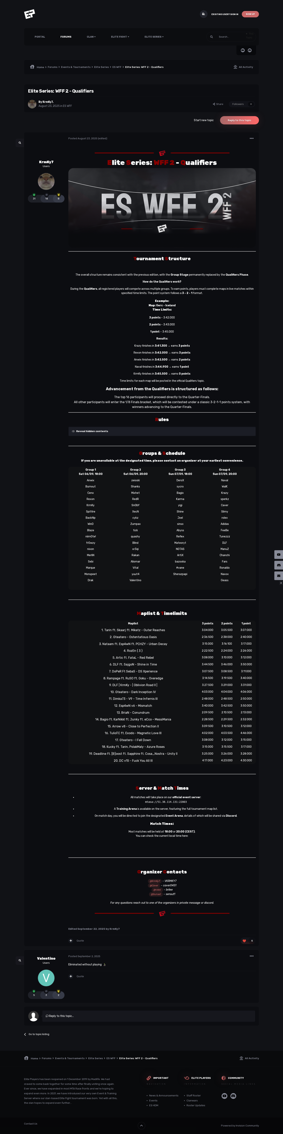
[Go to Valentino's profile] (46, 978)
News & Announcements (163, 1095)
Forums (65, 36)
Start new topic (204, 120)
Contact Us (30, 1123)
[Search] (211, 37)
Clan (90, 36)
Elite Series (153, 36)
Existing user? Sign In (224, 14)
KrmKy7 (48, 102)
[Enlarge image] (162, 152)
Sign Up (250, 14)
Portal (40, 36)
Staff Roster (194, 1095)
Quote (80, 940)
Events (153, 1100)
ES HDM (153, 1105)
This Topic (250, 35)
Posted (82, 138)
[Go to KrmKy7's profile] (32, 104)
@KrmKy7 (155, 881)
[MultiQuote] (70, 940)
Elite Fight (119, 36)
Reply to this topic (239, 120)
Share (219, 104)
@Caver (154, 885)
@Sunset (156, 894)
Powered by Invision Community (240, 1125)
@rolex (157, 889)
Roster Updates (196, 1105)
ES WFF (67, 106)
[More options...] (251, 138)
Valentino (46, 958)
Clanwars (192, 1100)
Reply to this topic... (61, 1016)
